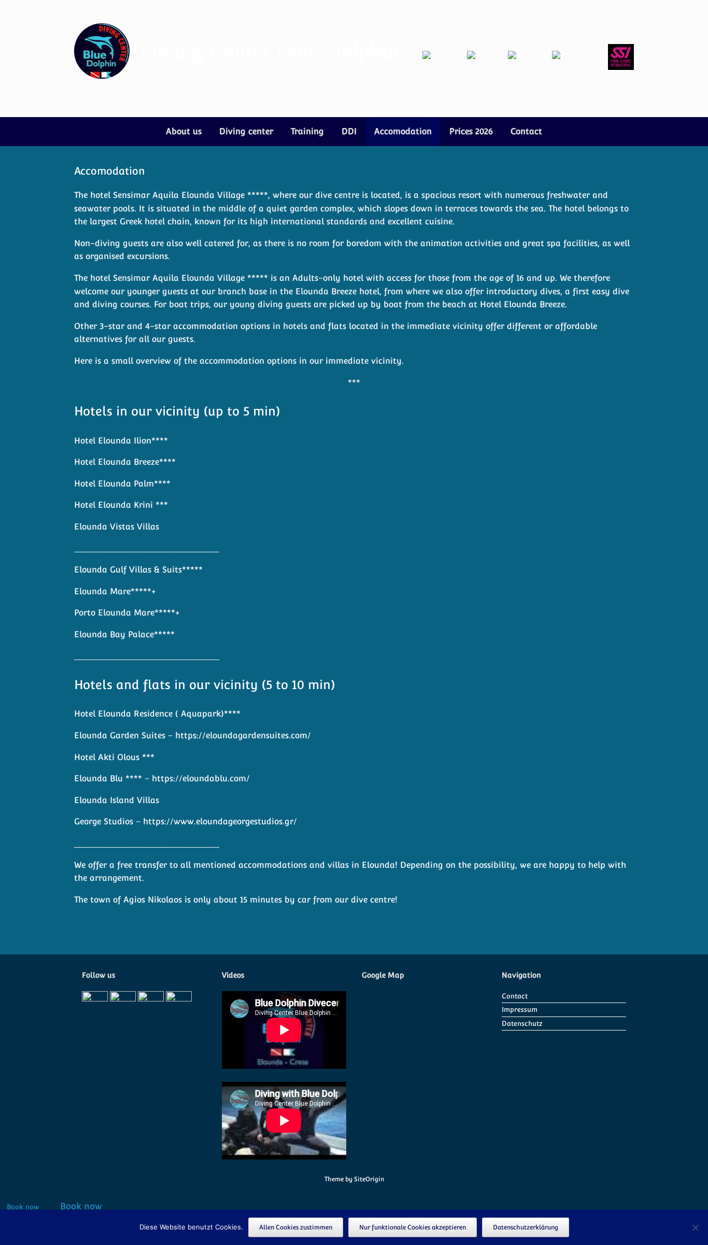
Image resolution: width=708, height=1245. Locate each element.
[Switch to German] (439, 55)
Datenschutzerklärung (525, 1227)
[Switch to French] (482, 55)
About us (184, 131)
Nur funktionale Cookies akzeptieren (412, 1227)
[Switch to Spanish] (569, 55)
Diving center (246, 131)
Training (307, 131)
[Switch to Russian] (525, 55)
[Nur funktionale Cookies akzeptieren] (695, 1227)
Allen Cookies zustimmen (295, 1227)
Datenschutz (522, 1023)
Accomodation (403, 131)
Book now (23, 1207)
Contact (526, 131)
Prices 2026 (471, 131)
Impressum (519, 1009)
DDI (349, 131)
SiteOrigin (369, 1179)
